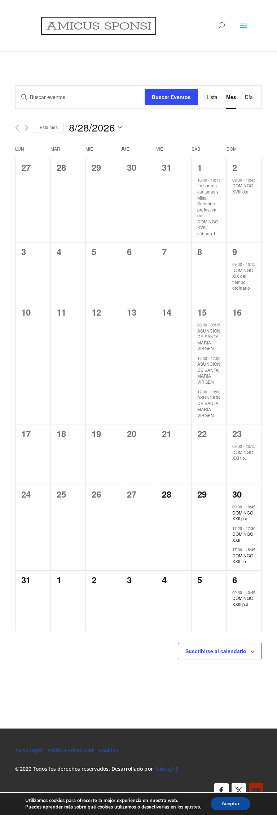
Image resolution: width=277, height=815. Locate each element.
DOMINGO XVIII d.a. (242, 188)
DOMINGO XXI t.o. (242, 455)
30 (237, 494)
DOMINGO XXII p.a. (242, 515)
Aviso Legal (28, 750)
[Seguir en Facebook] (221, 790)
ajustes (192, 807)
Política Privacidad (70, 750)
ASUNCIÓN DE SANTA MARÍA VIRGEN (208, 340)
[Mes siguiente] (26, 127)
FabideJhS (166, 768)
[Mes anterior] (17, 127)
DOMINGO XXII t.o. (242, 558)
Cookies (108, 750)
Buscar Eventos (171, 97)
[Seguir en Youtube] (256, 790)
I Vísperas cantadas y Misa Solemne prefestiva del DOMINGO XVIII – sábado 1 (208, 209)
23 (237, 433)
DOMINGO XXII (242, 537)
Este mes (49, 127)
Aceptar (230, 803)
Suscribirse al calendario (215, 651)
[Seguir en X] (239, 790)
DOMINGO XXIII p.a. (242, 601)
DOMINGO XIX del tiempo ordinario (242, 279)
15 (202, 312)
